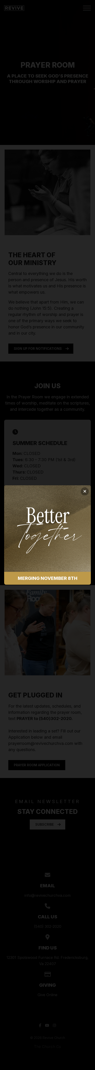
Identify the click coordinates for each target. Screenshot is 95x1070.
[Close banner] (85, 491)
